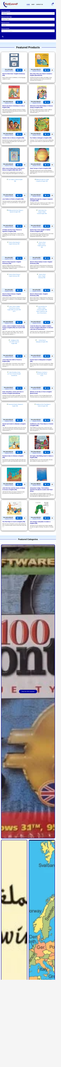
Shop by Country (5, 22)
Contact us (39, 4)
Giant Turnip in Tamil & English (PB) (40, 168)
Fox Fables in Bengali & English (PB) (41, 138)
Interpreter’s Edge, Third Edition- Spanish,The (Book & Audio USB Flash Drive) (41, 489)
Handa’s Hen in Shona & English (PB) (13, 138)
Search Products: (5, 28)
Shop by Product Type (6, 16)
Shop (32, 4)
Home (28, 4)
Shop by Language (5, 11)
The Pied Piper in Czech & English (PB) (13, 521)
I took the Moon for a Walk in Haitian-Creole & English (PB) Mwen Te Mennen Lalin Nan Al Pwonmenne (41, 327)
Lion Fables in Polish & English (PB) (12, 199)
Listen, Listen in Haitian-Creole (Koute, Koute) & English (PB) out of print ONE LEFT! (13, 327)
